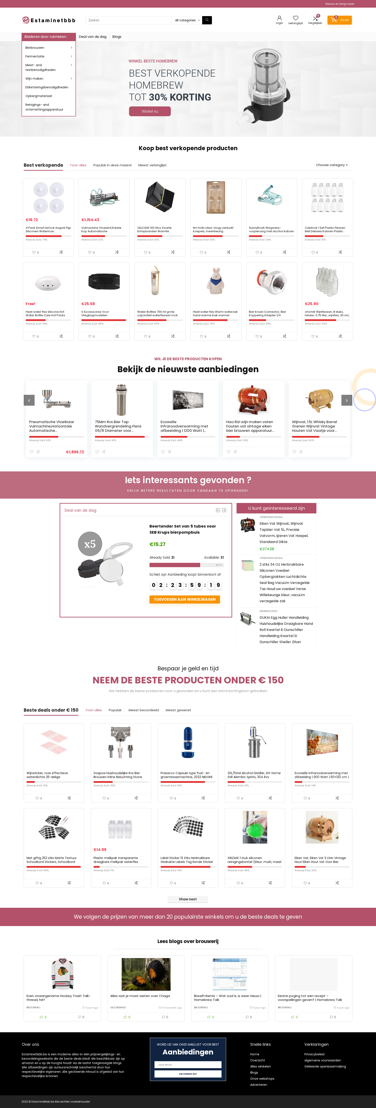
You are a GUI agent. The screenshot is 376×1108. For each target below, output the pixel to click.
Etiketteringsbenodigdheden (46, 87)
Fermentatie (34, 56)
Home (254, 1054)
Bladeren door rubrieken (45, 36)
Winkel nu (150, 111)
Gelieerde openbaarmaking (325, 1066)
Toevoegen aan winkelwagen (185, 599)
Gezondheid (118, 1007)
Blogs (116, 36)
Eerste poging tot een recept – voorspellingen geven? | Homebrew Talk (310, 998)
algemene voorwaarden (322, 1060)
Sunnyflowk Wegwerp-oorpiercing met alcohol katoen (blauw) (271, 231)
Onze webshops (262, 1078)
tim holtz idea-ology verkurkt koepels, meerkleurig (213, 229)
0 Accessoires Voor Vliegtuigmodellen (95, 313)
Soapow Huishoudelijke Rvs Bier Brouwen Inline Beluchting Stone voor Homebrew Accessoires (118, 777)
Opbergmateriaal (38, 96)
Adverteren (258, 1085)
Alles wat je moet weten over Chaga (140, 996)
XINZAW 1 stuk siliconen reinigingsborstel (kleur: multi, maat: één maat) (255, 862)
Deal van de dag (92, 36)
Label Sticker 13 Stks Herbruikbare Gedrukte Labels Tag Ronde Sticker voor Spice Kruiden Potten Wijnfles (187, 862)
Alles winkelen (260, 1066)
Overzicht (257, 1060)
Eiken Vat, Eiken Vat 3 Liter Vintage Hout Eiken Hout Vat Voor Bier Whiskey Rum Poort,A (320, 862)
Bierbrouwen (34, 47)
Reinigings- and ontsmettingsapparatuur (44, 107)
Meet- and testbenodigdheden (40, 67)
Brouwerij (33, 1007)
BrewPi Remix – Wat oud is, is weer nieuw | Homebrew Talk (227, 998)
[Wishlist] (295, 18)
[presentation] (29, 400)
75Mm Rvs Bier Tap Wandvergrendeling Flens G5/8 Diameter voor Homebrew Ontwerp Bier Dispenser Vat (118, 430)
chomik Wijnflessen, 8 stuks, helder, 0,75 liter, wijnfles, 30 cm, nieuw (327, 315)
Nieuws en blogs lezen (340, 4)
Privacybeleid (314, 1054)
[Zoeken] (207, 20)
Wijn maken (34, 78)
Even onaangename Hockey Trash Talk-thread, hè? (59, 998)
